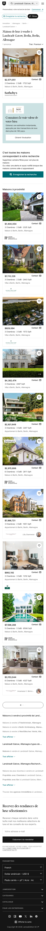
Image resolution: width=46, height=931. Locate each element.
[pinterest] (36, 916)
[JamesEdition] (4, 3)
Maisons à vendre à (22, 723)
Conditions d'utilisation (17, 848)
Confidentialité (10, 850)
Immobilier (6, 23)
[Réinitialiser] (36, 3)
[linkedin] (31, 916)
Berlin (24, 23)
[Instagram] (10, 916)
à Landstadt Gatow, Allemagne (23, 775)
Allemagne (16, 23)
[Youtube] (20, 916)
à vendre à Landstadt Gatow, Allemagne (23, 751)
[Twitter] (26, 916)
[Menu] (42, 3)
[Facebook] (15, 916)
